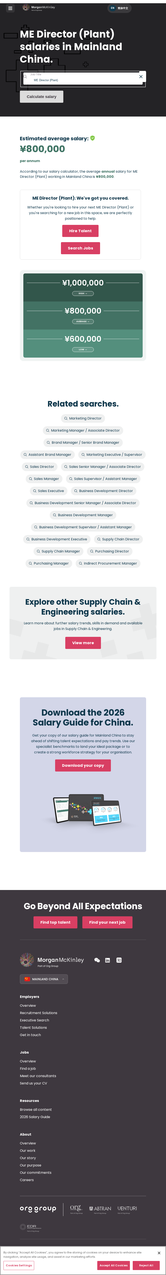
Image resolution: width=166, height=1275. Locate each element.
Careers (27, 1179)
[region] (83, 1260)
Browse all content (36, 1109)
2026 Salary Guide (35, 1116)
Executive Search (34, 1020)
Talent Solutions (33, 1027)
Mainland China (45, 979)
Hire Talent (80, 231)
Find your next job (107, 922)
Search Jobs (80, 248)
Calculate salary (41, 97)
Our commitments (35, 1172)
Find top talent (55, 922)
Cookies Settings (19, 1265)
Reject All (146, 1265)
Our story (28, 1157)
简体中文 (123, 8)
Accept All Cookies (114, 1265)
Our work (27, 1150)
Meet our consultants (38, 1075)
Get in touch (30, 1034)
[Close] (159, 1253)
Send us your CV (33, 1083)
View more (83, 642)
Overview (28, 1005)
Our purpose (30, 1165)
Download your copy (83, 765)
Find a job (28, 1068)
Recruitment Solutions (38, 1012)
